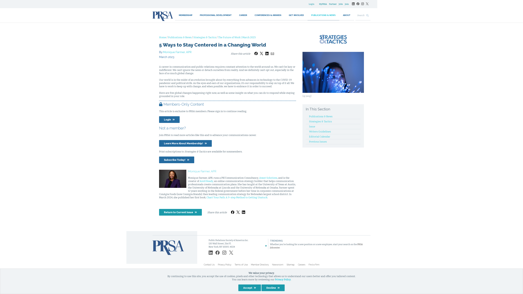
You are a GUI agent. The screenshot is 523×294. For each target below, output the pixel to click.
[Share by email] (272, 52)
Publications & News (323, 15)
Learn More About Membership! (183, 143)
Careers (301, 264)
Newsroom (277, 264)
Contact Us (209, 264)
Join (347, 4)
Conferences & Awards (268, 15)
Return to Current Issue (178, 212)
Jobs (341, 4)
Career (243, 15)
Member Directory (260, 264)
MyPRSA (323, 4)
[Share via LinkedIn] (267, 52)
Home (163, 37)
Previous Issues (318, 141)
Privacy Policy (283, 279)
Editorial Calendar (319, 136)
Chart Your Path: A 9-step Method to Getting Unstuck (236, 197)
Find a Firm (314, 264)
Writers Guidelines (320, 131)
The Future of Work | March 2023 (237, 37)
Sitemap (291, 264)
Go (368, 15)
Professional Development (216, 15)
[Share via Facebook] (256, 52)
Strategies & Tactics (205, 37)
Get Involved (296, 15)
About (346, 15)
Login (311, 4)
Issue (312, 126)
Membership (185, 15)
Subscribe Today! (175, 159)
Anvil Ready (206, 181)
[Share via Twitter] (261, 52)
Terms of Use (241, 264)
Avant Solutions (268, 177)
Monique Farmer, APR (177, 52)
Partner (333, 4)
